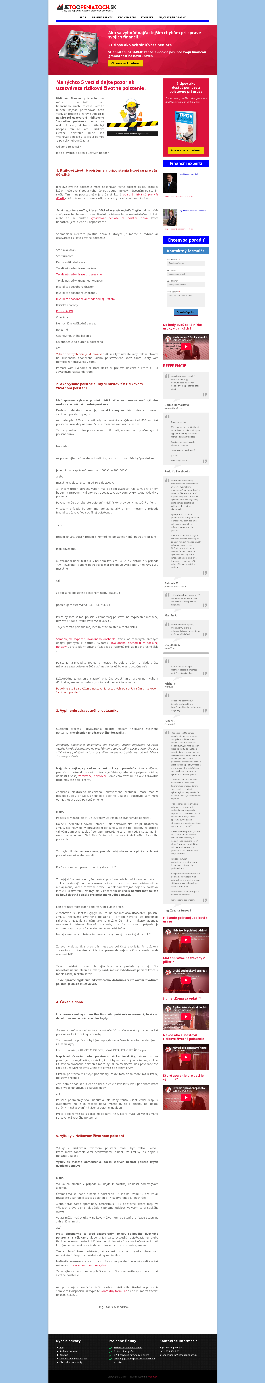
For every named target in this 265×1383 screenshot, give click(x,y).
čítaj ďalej (175, 604)
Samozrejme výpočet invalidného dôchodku (86, 639)
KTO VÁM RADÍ (127, 17)
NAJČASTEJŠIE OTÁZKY (172, 17)
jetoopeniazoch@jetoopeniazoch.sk (178, 196)
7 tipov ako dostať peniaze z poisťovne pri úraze (185, 87)
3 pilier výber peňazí (124, 1351)
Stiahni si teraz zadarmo (186, 150)
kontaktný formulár (114, 1291)
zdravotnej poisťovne (92, 776)
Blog (83, 17)
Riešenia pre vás (68, 1351)
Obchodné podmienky (71, 1362)
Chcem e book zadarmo (125, 63)
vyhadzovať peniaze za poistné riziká (119, 218)
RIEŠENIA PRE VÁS (102, 17)
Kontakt (147, 17)
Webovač (152, 1376)
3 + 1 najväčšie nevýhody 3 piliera (131, 1354)
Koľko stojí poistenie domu (128, 1347)
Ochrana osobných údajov (73, 1358)
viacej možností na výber (89, 1265)
